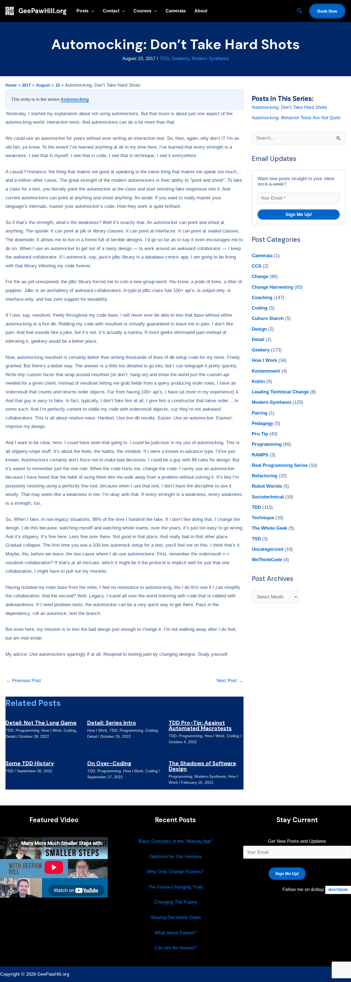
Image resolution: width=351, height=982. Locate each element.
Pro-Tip (260, 433)
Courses (142, 10)
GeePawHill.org (42, 11)
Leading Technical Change (280, 391)
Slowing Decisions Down (175, 917)
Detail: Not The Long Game (41, 722)
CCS (256, 266)
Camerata (176, 10)
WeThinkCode (267, 559)
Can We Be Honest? (175, 947)
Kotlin (258, 381)
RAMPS (260, 455)
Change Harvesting (272, 287)
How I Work (51, 730)
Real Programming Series (280, 465)
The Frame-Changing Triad (175, 887)
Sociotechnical (268, 496)
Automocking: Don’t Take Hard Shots (289, 107)
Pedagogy (262, 423)
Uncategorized (267, 549)
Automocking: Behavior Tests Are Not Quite (296, 117)
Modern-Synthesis (210, 58)
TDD (164, 58)
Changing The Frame (175, 902)
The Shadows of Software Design (202, 766)
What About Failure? (175, 932)
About (200, 10)
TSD (256, 538)
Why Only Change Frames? (175, 871)
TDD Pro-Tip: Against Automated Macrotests (200, 725)
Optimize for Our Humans (175, 856)
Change (260, 276)
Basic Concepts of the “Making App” (175, 841)
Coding (70, 730)
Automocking (75, 99)
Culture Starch (268, 318)
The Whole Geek (269, 528)
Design (259, 329)
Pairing (259, 413)
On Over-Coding (109, 763)
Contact (111, 10)
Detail (10, 736)
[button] (300, 11)
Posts (83, 10)
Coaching (262, 297)
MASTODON (338, 890)
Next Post (230, 680)
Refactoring (264, 475)
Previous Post (23, 680)
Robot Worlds (267, 486)
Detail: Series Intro (111, 722)
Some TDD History (29, 763)
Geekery (180, 58)
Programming (27, 730)
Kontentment (266, 371)
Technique (263, 517)
